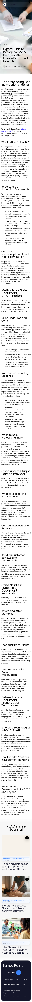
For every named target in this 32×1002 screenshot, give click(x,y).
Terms (19, 996)
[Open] (27, 4)
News (18, 980)
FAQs (25, 980)
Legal (24, 996)
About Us (6, 996)
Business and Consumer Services (13, 43)
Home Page (8, 980)
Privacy (13, 996)
